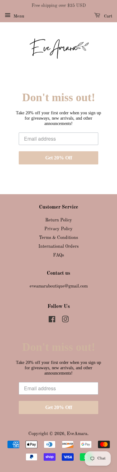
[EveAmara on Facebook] (52, 321)
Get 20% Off (58, 157)
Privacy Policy (58, 229)
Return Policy (58, 220)
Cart (107, 16)
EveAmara (77, 434)
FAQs (58, 255)
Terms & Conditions (58, 238)
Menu (18, 16)
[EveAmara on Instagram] (65, 321)
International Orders (58, 246)
